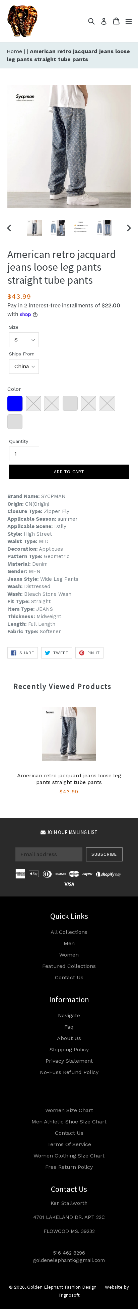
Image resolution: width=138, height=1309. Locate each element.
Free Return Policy (69, 1167)
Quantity (18, 441)
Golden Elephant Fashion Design (61, 1287)
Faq (69, 1027)
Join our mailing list (71, 832)
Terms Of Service (69, 1144)
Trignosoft (69, 1295)
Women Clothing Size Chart (69, 1155)
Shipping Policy (69, 1049)
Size (13, 327)
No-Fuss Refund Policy (69, 1072)
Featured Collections (69, 966)
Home (15, 51)
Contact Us (69, 977)
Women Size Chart (69, 1110)
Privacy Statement (69, 1061)
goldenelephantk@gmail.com (69, 1260)
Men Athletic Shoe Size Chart (69, 1121)
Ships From (21, 353)
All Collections (69, 932)
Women (69, 955)
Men (69, 943)
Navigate (69, 1015)
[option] (34, 228)
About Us (69, 1038)
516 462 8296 (69, 1253)
